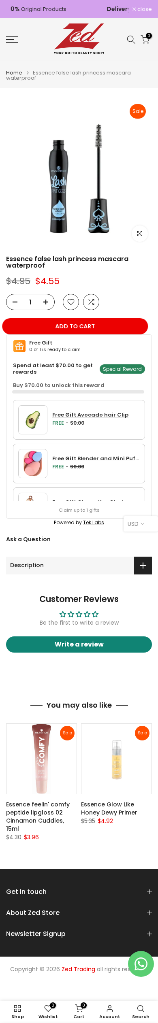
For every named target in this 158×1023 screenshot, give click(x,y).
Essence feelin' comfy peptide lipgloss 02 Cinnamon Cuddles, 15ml (38, 816)
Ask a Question (28, 539)
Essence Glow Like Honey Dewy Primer (109, 808)
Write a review (79, 644)
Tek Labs (93, 522)
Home (14, 72)
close (144, 9)
